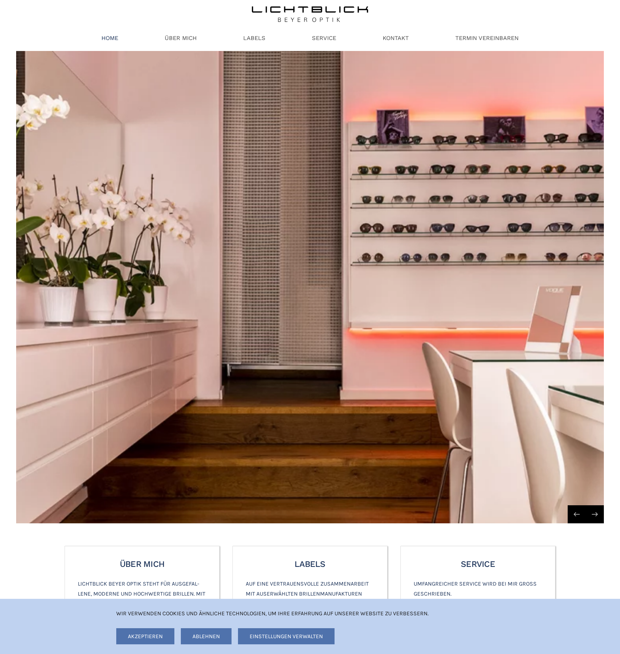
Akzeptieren (145, 636)
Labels (254, 38)
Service (324, 38)
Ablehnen (206, 636)
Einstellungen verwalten (286, 636)
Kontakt (396, 38)
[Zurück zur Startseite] (310, 14)
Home (109, 38)
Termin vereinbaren (487, 38)
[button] (577, 514)
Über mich (181, 38)
